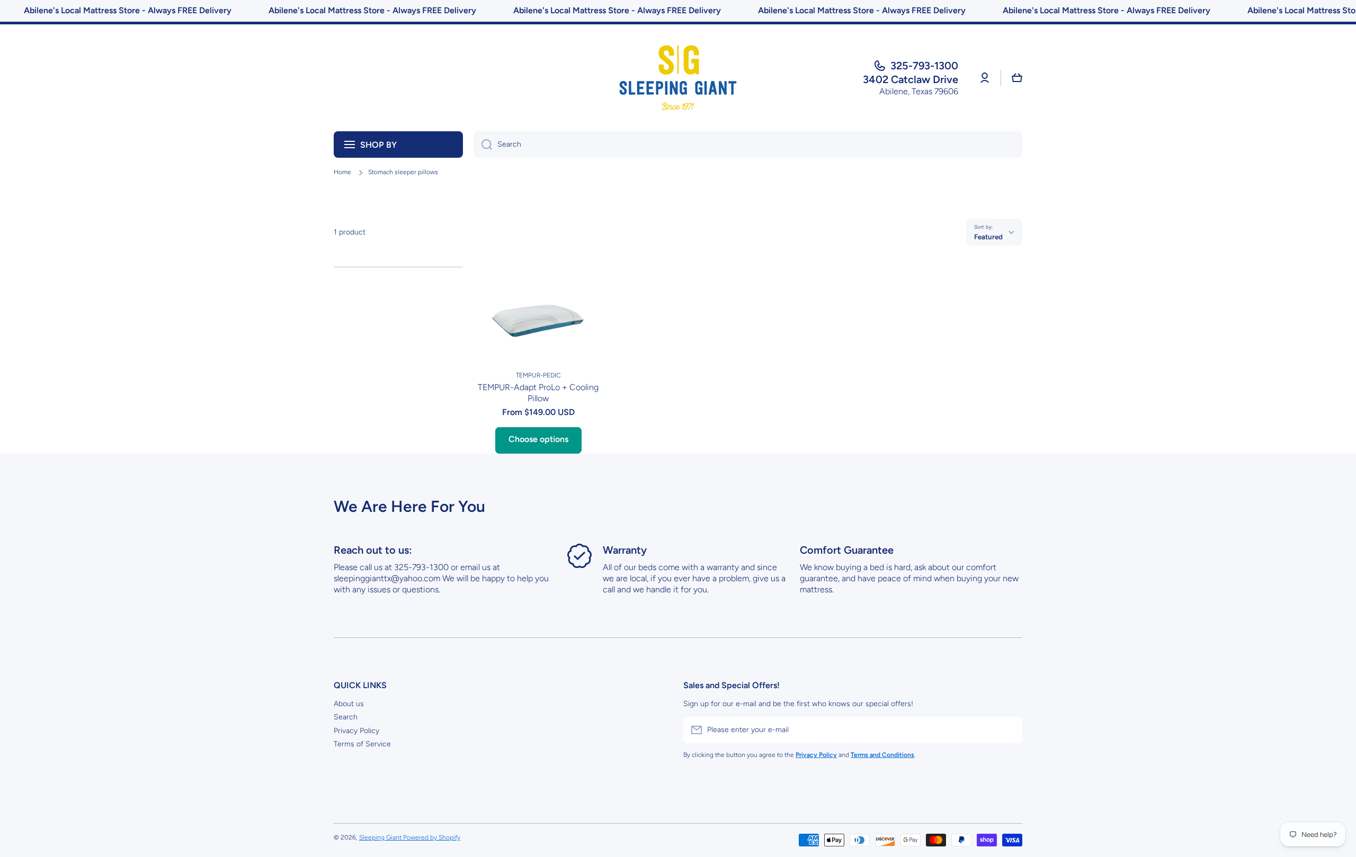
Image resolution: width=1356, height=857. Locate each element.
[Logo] (678, 78)
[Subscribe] (1009, 730)
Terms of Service (362, 743)
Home (342, 172)
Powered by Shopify (431, 837)
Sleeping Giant (381, 837)
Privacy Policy (356, 730)
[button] (1017, 78)
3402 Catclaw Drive (910, 79)
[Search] (483, 144)
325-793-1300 (924, 65)
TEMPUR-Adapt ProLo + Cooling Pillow (538, 392)
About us (349, 703)
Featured (988, 236)
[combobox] (748, 144)
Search (346, 716)
